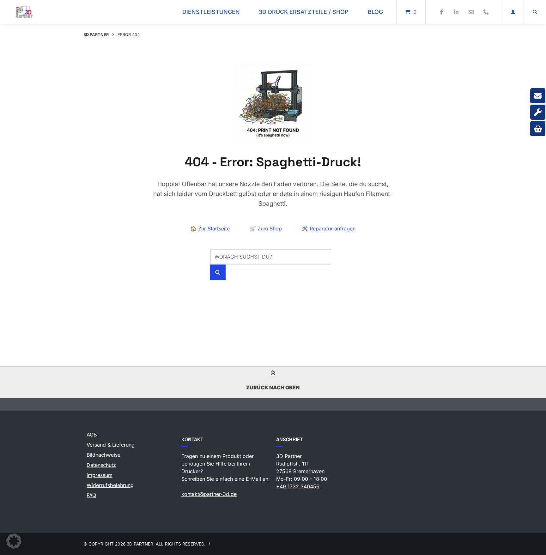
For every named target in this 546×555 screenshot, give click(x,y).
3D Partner (96, 34)
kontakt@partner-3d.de (209, 494)
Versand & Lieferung (111, 445)
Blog (375, 12)
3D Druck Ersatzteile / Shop (304, 12)
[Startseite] (24, 12)
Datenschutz (101, 465)
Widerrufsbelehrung (110, 485)
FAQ (91, 495)
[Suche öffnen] (535, 12)
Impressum (99, 475)
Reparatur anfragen (328, 228)
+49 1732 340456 (297, 486)
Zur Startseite (210, 228)
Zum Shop (266, 228)
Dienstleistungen (211, 12)
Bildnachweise (103, 455)
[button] (14, 541)
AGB (92, 434)
